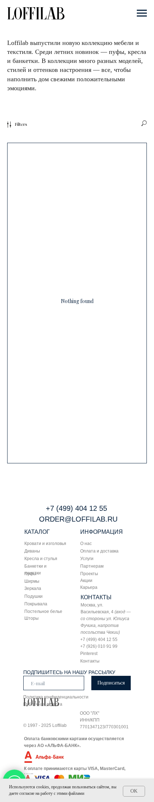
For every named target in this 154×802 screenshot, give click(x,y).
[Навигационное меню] (142, 13)
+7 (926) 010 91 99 (98, 646)
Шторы (31, 618)
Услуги (86, 558)
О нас (86, 543)
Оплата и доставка (99, 551)
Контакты (90, 661)
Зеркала (32, 588)
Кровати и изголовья (45, 543)
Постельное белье (43, 611)
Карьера (88, 587)
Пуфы (30, 573)
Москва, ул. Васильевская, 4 (106, 618)
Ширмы (31, 581)
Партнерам (92, 566)
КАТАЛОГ (37, 532)
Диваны (32, 551)
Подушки (33, 596)
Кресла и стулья (40, 558)
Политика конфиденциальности (55, 697)
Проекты (89, 573)
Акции (86, 580)
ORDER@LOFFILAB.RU (78, 519)
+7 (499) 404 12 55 (76, 508)
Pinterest (88, 653)
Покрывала (35, 603)
